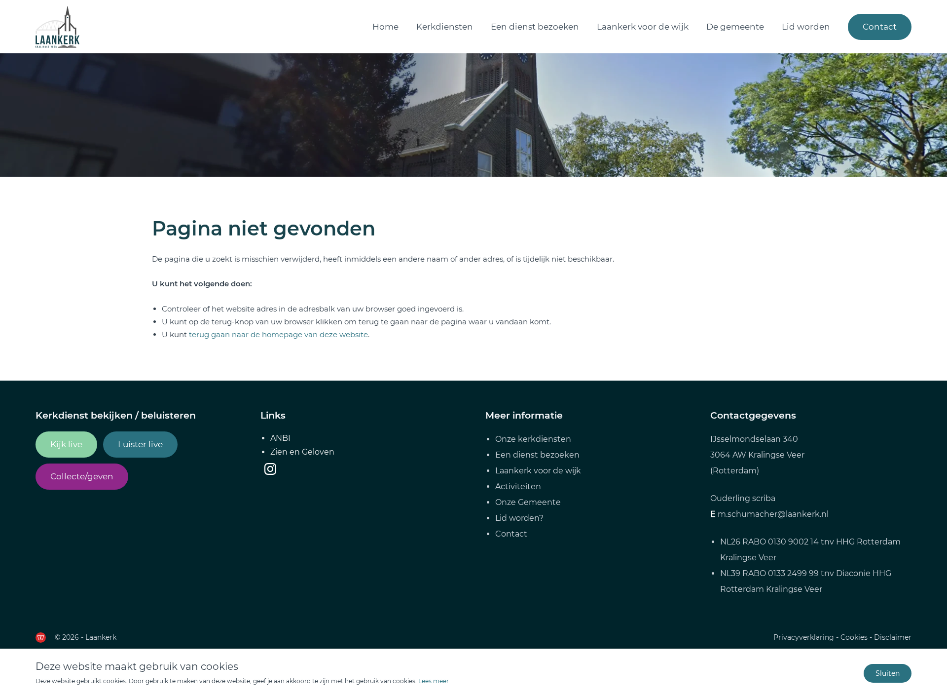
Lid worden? (519, 518)
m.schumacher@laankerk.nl (773, 514)
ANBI (280, 438)
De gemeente (735, 27)
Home (385, 27)
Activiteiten (518, 486)
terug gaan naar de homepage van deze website (278, 334)
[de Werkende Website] (41, 637)
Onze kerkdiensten (533, 439)
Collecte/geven (81, 476)
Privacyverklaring (803, 637)
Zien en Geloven (302, 452)
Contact (880, 27)
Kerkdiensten (444, 27)
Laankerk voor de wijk (643, 27)
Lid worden (806, 27)
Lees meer (433, 681)
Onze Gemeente (528, 502)
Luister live (140, 444)
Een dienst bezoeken (535, 27)
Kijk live (66, 444)
